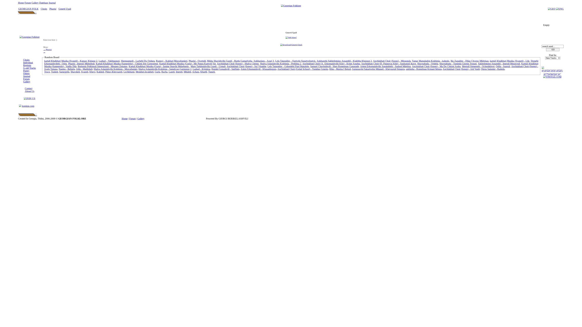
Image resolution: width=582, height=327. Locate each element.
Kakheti (100, 72)
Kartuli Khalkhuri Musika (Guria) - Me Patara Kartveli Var (187, 63)
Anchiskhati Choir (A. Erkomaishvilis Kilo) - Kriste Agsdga (331, 63)
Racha (164, 72)
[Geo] (551, 9)
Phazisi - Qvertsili (197, 61)
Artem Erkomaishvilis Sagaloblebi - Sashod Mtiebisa (385, 66)
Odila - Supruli (503, 66)
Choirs (44, 9)
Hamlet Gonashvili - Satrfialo (225, 69)
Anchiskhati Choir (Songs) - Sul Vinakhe (246, 66)
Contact (28, 88)
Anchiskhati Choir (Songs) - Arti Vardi (461, 69)
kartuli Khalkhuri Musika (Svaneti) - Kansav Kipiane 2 (70, 61)
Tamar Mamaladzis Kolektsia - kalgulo (430, 61)
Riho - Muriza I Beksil (340, 69)
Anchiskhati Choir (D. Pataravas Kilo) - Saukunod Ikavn (388, 63)
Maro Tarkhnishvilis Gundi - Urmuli (208, 66)
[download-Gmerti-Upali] (291, 45)
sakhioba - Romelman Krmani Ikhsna (424, 69)
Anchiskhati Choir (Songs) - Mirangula (392, 61)
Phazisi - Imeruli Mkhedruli (81, 63)
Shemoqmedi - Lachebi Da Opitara (138, 61)
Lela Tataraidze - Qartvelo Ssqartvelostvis (295, 61)
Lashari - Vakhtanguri (109, 61)
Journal (52, 3)
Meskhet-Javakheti (145, 72)
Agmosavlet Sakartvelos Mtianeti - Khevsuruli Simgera (378, 69)
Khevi (92, 72)
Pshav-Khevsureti (113, 72)
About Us (29, 91)
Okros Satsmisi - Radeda (493, 69)
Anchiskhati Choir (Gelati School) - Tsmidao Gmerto (302, 69)
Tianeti (211, 72)
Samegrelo (64, 72)
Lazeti (172, 72)
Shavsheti (75, 72)
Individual (28, 62)
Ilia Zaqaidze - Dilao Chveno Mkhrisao (470, 61)
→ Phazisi (47, 49)
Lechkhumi (129, 72)
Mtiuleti (187, 72)
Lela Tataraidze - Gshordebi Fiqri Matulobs (288, 66)
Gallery (35, 3)
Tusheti (54, 72)
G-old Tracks (29, 68)
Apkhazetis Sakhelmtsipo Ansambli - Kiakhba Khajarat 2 (344, 61)
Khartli (203, 72)
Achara (195, 72)
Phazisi (52, 9)
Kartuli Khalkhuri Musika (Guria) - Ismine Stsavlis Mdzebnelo (159, 66)
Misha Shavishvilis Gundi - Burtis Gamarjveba (229, 61)
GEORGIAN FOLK (28, 9)
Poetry (26, 70)
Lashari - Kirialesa (201, 69)
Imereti (179, 72)
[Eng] (560, 9)
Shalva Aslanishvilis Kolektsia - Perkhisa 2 (280, 63)
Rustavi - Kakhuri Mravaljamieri (171, 61)
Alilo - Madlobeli (84, 69)
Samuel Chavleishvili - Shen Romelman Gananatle (334, 66)
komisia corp (28, 106)
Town (47, 72)
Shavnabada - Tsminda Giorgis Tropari (458, 63)
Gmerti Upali (65, 9)
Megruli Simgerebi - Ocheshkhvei (478, 66)
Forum (28, 3)
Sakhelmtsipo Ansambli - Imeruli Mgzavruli (499, 63)
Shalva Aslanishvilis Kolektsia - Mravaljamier (115, 69)
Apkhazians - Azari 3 (263, 61)
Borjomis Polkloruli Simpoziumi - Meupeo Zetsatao (102, 66)
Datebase (43, 3)
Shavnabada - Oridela (427, 63)
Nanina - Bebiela (67, 69)
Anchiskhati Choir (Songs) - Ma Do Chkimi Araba (436, 66)
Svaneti (84, 72)
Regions (27, 65)
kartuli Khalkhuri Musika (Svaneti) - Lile (509, 61)
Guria (157, 72)
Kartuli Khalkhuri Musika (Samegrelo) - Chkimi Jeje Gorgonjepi (127, 63)
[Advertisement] (291, 22)
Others (26, 73)
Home (21, 3)
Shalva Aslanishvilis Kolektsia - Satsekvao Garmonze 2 (164, 69)
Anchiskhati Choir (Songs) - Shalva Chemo (238, 63)
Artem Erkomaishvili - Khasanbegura (258, 69)
